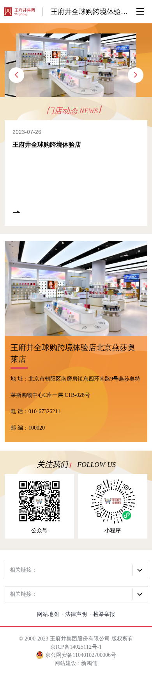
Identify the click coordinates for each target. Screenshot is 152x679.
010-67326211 (44, 411)
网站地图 (48, 614)
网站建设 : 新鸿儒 (76, 663)
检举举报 (104, 614)
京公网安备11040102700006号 (80, 655)
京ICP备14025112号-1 (76, 647)
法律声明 (76, 614)
